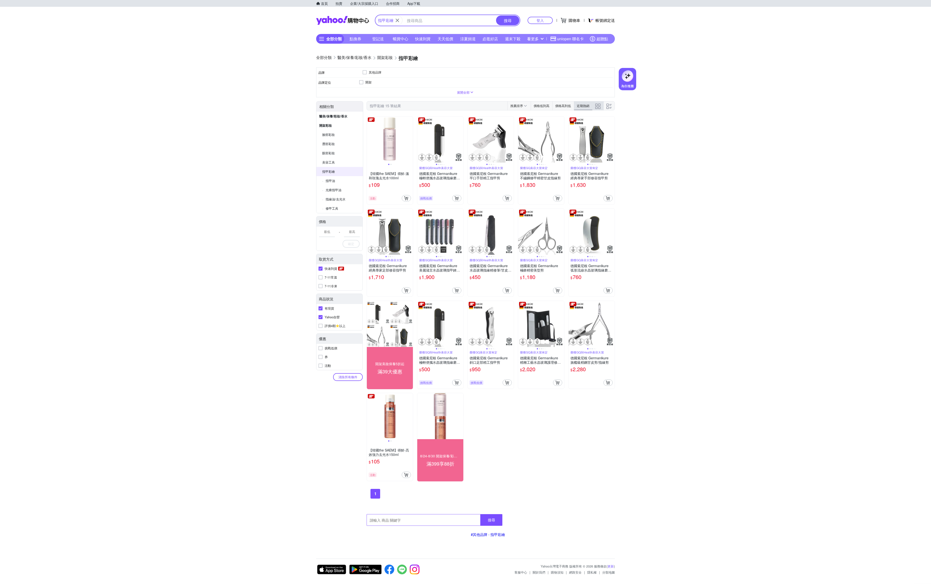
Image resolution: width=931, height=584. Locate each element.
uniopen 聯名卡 (570, 38)
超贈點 (602, 38)
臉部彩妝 (328, 134)
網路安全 (575, 572)
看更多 (533, 38)
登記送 (378, 38)
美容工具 (328, 162)
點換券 (355, 38)
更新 (611, 566)
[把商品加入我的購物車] (406, 198)
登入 (540, 20)
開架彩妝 (325, 125)
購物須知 (557, 572)
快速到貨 (423, 38)
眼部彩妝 (328, 153)
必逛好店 (490, 38)
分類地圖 (608, 572)
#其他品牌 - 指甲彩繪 (488, 534)
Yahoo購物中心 (342, 20)
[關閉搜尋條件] (397, 20)
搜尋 (491, 519)
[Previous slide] (370, 139)
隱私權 (592, 572)
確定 (351, 243)
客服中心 (520, 572)
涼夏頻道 (468, 38)
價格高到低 (563, 105)
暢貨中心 (400, 38)
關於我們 (539, 572)
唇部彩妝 (328, 143)
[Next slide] (410, 139)
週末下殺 (513, 38)
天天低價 (445, 38)
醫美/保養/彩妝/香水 (333, 116)
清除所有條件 (347, 377)
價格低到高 (541, 105)
